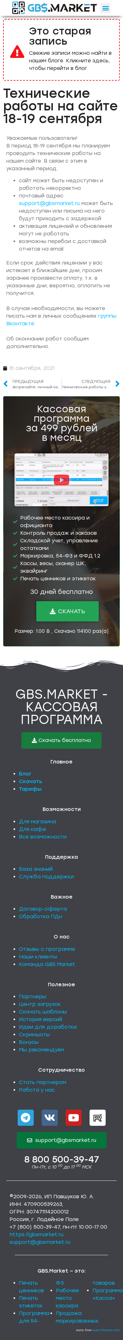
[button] (105, 8)
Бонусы (28, 1042)
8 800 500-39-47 (61, 1159)
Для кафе (32, 829)
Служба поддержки (46, 877)
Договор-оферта (43, 909)
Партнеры (32, 997)
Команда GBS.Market (47, 964)
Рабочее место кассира (67, 1298)
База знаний (36, 869)
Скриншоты (34, 1034)
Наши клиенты (38, 957)
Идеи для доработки (48, 1027)
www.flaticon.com (106, 1330)
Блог (25, 774)
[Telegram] (26, 1118)
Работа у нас (37, 1090)
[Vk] (50, 1118)
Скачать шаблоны (43, 1012)
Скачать (30, 781)
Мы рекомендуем (41, 1050)
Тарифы (30, 789)
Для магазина (37, 822)
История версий (40, 1019)
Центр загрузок (40, 1004)
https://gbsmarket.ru (36, 1234)
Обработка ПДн (40, 916)
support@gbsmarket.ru (49, 203)
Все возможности (43, 837)
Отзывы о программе (47, 949)
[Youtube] (74, 1118)
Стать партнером (42, 1082)
